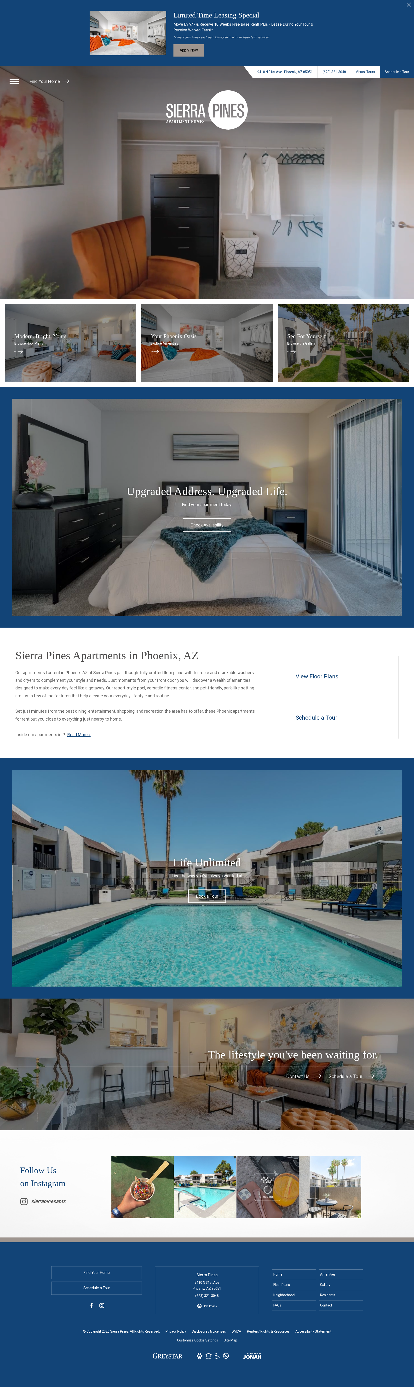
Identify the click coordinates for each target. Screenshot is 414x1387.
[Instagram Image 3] (267, 1187)
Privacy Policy (176, 1331)
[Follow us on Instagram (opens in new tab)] (101, 1306)
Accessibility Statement (313, 1331)
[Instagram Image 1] (142, 1187)
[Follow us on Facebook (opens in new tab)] (91, 1306)
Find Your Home (45, 81)
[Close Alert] (409, 6)
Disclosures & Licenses (209, 1331)
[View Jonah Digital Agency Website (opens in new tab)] (252, 1357)
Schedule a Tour (346, 1076)
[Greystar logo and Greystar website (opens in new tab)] (167, 1357)
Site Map (230, 1340)
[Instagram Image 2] (205, 1187)
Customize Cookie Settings (197, 1340)
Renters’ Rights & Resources (268, 1331)
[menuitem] (294, 1275)
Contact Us (298, 1076)
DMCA (236, 1331)
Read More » (79, 734)
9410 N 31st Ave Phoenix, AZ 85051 (207, 1285)
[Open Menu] (14, 81)
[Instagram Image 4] (330, 1187)
